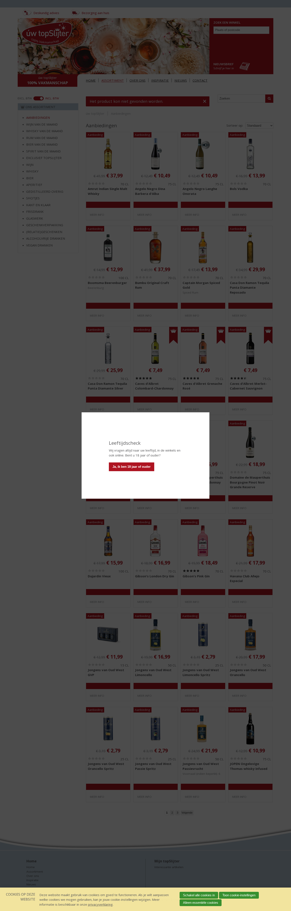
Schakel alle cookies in (199, 895)
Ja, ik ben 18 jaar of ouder (131, 466)
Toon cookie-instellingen (238, 895)
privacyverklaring (100, 904)
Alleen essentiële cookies (200, 902)
